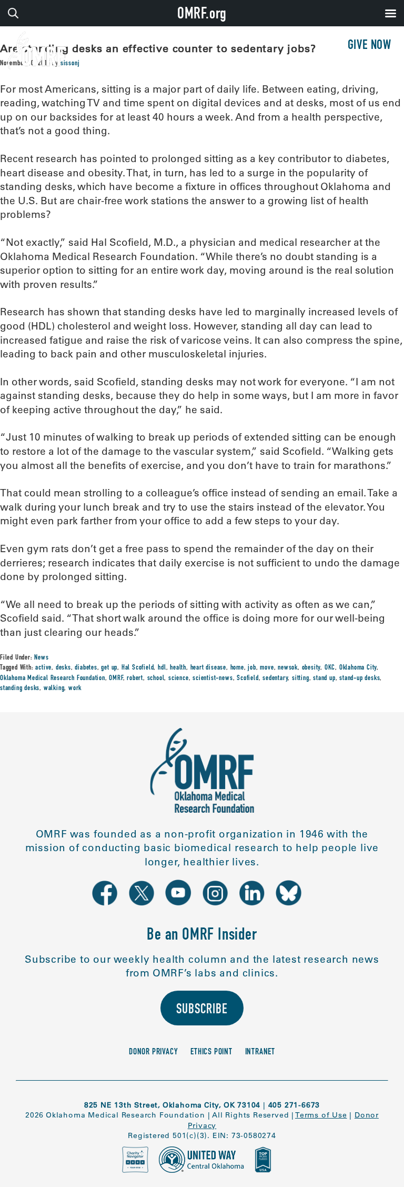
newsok (288, 668)
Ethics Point (211, 1052)
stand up (324, 678)
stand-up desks (359, 678)
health (178, 668)
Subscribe (201, 1010)
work (75, 688)
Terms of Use (321, 1115)
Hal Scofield (138, 668)
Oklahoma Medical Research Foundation (52, 678)
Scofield (247, 678)
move (267, 668)
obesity (311, 668)
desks (63, 668)
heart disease (208, 668)
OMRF (116, 678)
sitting (300, 678)
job (252, 668)
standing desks (19, 688)
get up (109, 668)
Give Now (369, 46)
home (237, 668)
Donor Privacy (153, 1052)
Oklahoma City (358, 668)
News (41, 658)
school (156, 678)
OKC (330, 668)
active (43, 668)
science (178, 678)
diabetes (86, 668)
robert (135, 678)
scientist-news (213, 678)
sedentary (275, 678)
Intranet (260, 1052)
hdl (162, 668)
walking (54, 688)
